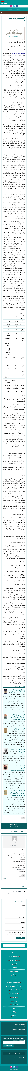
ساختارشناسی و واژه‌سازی (14, 982)
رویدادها (14, 952)
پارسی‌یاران (14, 1001)
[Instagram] (11, 6)
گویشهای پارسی (14, 971)
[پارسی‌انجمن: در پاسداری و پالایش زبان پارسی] (14, 10)
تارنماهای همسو (22, 1032)
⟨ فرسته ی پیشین (14, 824)
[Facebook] (17, 6)
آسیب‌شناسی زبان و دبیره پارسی (14, 986)
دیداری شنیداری (14, 1004)
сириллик (4, 3)
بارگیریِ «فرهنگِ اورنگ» (18, 729)
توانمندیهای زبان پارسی (14, 960)
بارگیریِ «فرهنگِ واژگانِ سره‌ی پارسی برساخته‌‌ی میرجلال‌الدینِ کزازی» (18, 717)
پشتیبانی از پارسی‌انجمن (19, 1057)
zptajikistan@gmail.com (19, 869)
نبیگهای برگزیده (14, 997)
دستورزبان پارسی (14, 964)
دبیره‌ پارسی (14, 975)
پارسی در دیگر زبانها (14, 993)
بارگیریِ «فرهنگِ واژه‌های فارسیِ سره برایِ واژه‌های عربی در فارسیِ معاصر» (17, 793)
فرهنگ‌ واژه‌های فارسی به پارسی (18, 1029)
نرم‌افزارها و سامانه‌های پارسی (14, 989)
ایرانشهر (14, 1012)
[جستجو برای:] (14, 945)
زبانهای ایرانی (14, 967)
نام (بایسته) (22, 917)
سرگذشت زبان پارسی (14, 956)
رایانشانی (22, 922)
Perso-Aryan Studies (20, 1024)
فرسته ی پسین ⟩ (14, 826)
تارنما (23, 927)
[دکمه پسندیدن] (23, 818)
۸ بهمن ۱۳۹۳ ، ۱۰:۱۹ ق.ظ (14, 845)
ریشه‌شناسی (14, 978)
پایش (14, 1008)
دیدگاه (23, 905)
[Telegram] (14, 6)
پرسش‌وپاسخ (14, 1015)
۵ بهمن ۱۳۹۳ (21, 20)
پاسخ (4, 878)
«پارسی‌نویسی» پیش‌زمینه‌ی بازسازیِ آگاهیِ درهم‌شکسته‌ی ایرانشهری (17, 768)
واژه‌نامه (23, 1027)
